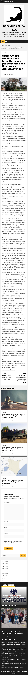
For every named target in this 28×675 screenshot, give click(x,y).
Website (6, 533)
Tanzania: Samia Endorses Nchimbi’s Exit (11, 663)
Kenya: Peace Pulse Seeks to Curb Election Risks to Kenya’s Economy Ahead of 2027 (12, 482)
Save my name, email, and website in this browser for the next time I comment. (13, 543)
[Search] (26, 41)
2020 (3, 576)
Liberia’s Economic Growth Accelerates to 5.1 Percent (14, 655)
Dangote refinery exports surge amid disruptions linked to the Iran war (13, 597)
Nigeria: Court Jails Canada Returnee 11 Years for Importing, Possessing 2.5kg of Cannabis (13, 416)
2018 (3, 578)
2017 (3, 580)
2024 (3, 566)
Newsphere (21, 671)
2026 (3, 561)
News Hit (4, 52)
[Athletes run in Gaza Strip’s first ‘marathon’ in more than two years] (14, 618)
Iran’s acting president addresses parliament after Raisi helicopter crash (20, 378)
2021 (3, 573)
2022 (3, 571)
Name (6, 521)
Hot (2, 629)
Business (5, 593)
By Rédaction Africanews (8, 370)
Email (5, 527)
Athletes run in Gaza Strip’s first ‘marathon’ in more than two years (12, 632)
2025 (3, 563)
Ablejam (12, 74)
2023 (3, 568)
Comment (7, 502)
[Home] (3, 42)
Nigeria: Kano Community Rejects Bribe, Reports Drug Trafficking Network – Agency (12, 449)
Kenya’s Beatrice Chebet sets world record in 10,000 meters (7, 377)
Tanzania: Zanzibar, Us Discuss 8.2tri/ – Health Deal (13, 659)
